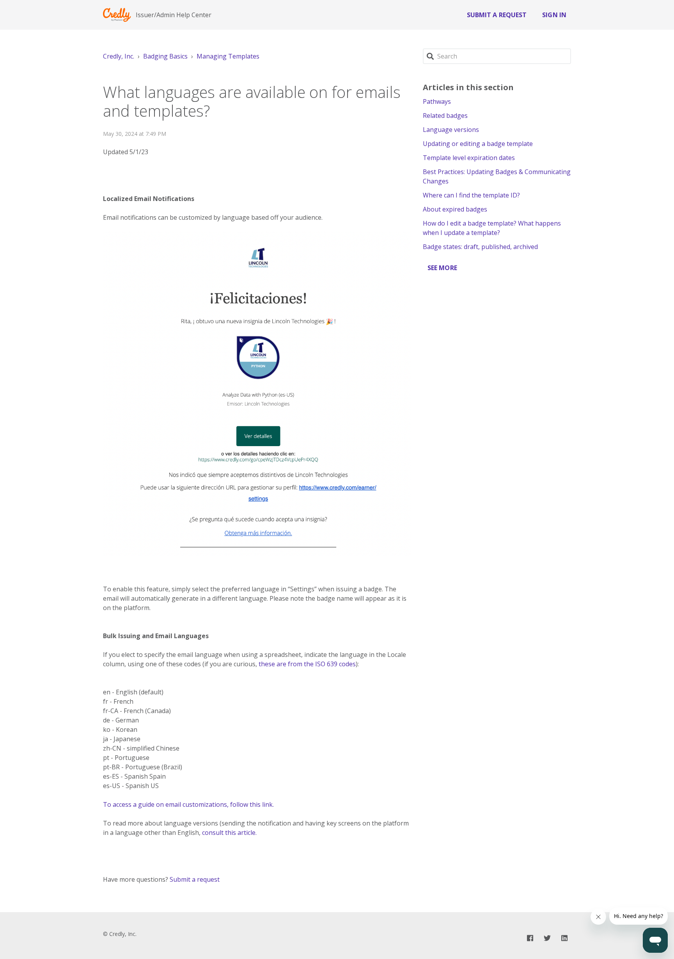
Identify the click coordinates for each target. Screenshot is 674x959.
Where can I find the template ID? (471, 195)
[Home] (117, 15)
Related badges (445, 115)
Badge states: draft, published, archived (480, 246)
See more (442, 267)
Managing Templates (228, 56)
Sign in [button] (554, 15)
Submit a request (497, 15)
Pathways (437, 101)
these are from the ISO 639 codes (307, 664)
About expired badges (455, 209)
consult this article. (229, 832)
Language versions (451, 129)
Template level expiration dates (469, 157)
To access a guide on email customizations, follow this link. (188, 804)
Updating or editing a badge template (478, 143)
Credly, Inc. (118, 56)
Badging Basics (165, 56)
